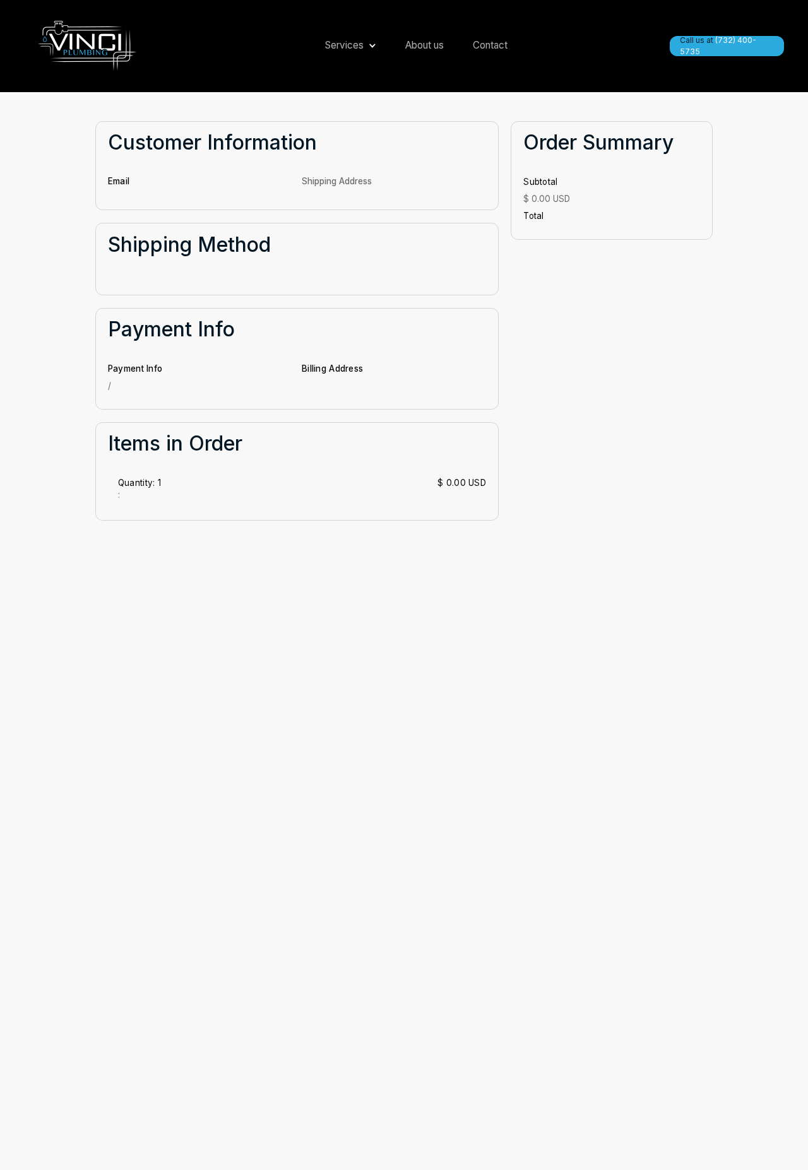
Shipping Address (337, 181)
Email (118, 181)
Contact (490, 45)
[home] (87, 46)
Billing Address (332, 368)
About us (424, 45)
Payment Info (135, 368)
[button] (344, 45)
